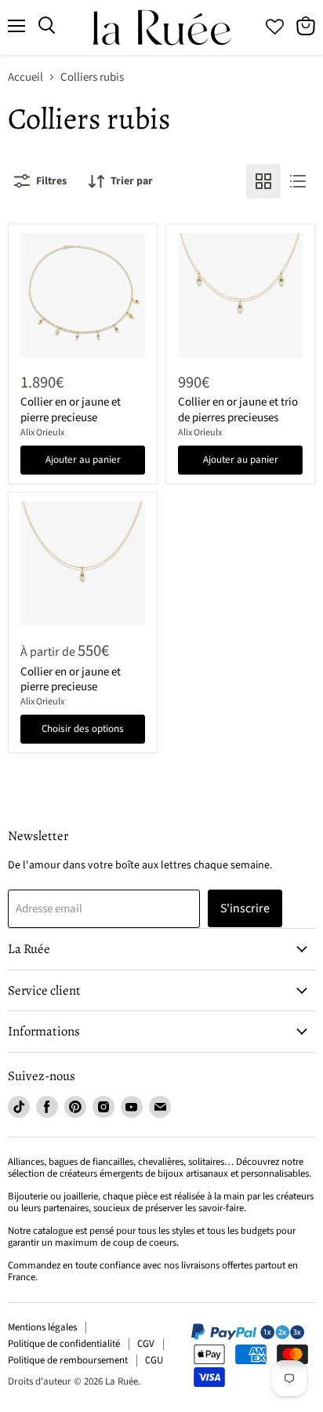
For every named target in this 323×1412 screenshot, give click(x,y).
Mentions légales (42, 1327)
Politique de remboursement (68, 1360)
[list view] (298, 181)
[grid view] (263, 181)
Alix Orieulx (42, 432)
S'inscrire (245, 908)
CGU (154, 1360)
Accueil (25, 77)
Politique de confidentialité (64, 1344)
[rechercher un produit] (46, 26)
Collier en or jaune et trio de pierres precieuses (238, 410)
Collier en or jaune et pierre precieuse (70, 410)
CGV (145, 1344)
